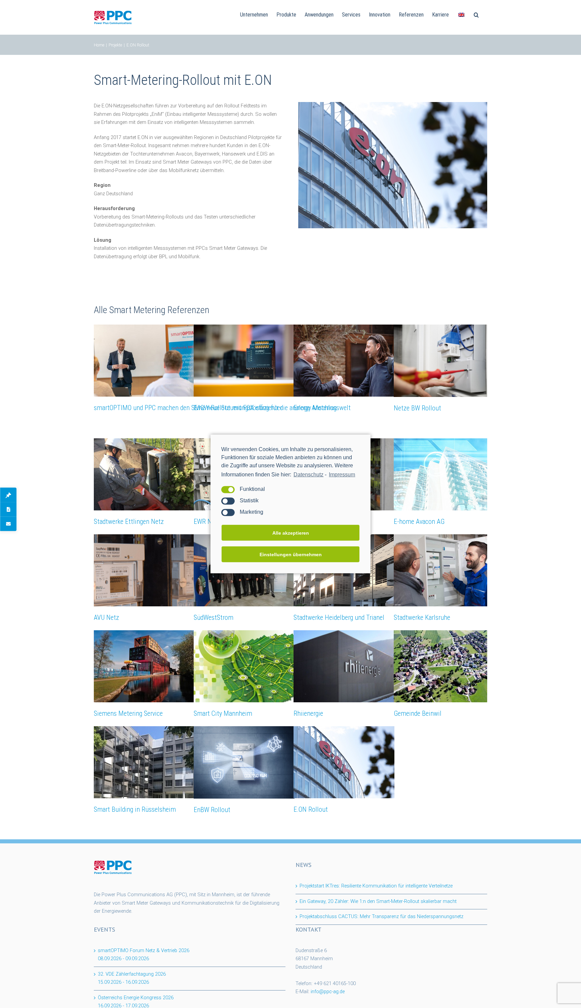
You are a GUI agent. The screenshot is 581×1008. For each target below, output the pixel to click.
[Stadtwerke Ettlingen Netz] (144, 474)
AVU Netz (106, 617)
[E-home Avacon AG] (444, 474)
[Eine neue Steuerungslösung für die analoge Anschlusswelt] (244, 361)
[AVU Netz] (144, 570)
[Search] (476, 14)
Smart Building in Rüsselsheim (135, 809)
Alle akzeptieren (290, 533)
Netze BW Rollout (417, 408)
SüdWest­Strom (213, 617)
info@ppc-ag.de (328, 992)
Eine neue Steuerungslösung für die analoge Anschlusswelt (272, 408)
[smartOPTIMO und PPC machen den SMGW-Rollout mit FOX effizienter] (144, 361)
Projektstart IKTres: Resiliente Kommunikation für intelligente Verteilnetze (376, 886)
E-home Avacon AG (419, 521)
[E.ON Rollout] (344, 762)
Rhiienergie (308, 713)
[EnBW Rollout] (244, 762)
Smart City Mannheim (223, 713)
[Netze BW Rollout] (444, 361)
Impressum (342, 474)
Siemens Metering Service (128, 713)
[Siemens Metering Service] (144, 666)
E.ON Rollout (311, 809)
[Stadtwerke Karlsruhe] (444, 570)
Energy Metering (315, 408)
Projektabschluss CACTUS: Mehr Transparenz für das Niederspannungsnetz (381, 916)
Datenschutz (308, 474)
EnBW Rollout (212, 810)
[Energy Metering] (344, 361)
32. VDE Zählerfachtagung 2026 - (132, 978)
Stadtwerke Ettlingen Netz (129, 521)
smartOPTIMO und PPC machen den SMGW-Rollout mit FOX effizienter (188, 408)
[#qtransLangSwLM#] (461, 14)
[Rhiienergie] (344, 666)
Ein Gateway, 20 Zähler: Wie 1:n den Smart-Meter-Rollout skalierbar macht (378, 901)
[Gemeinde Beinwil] (444, 666)
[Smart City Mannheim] (244, 666)
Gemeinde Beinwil (417, 713)
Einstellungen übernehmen (291, 554)
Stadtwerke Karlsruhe (422, 617)
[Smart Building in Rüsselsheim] (144, 762)
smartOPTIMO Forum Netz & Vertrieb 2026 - (143, 955)
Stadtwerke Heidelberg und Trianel (339, 617)
